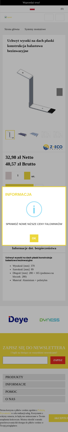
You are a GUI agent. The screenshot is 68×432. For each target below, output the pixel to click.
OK (34, 238)
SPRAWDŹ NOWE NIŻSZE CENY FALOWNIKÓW (34, 224)
